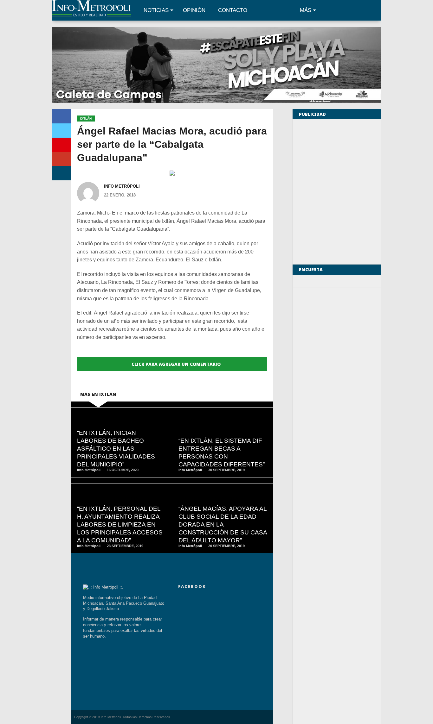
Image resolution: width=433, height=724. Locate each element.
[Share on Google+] (61, 159)
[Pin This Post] (61, 145)
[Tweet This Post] (61, 130)
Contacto (232, 10)
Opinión (194, 10)
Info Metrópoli (122, 186)
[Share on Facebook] (61, 116)
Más (305, 10)
